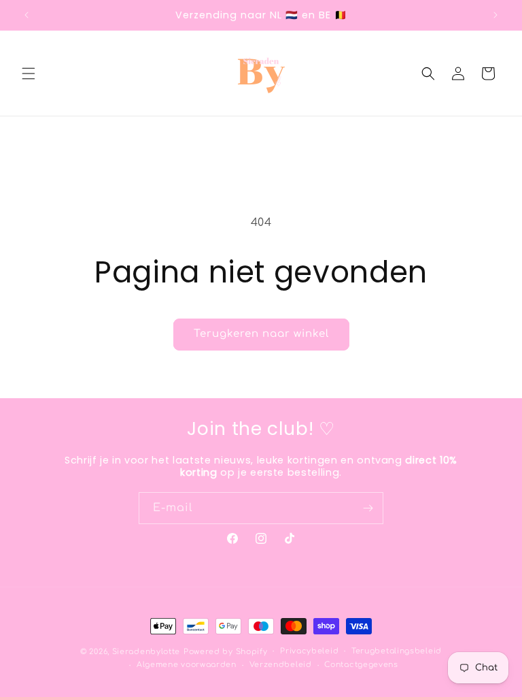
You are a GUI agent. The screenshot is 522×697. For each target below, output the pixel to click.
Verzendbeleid (280, 664)
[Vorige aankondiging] (26, 15)
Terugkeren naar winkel (261, 334)
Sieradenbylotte (146, 651)
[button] (29, 73)
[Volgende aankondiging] (495, 15)
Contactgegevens (361, 664)
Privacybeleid (309, 651)
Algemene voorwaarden (187, 664)
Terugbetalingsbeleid (396, 651)
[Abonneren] (368, 508)
